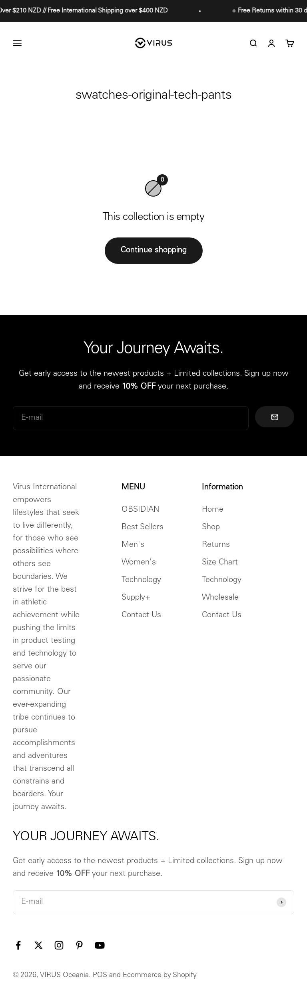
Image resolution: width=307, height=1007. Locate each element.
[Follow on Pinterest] (79, 945)
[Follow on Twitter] (38, 945)
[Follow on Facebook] (18, 945)
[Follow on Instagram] (59, 945)
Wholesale (220, 598)
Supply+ (136, 598)
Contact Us (141, 616)
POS (100, 975)
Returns (216, 545)
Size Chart (220, 563)
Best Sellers (142, 528)
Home (212, 510)
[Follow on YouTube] (99, 945)
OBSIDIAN (140, 510)
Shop (211, 528)
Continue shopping (154, 251)
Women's (139, 563)
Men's (133, 545)
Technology (141, 580)
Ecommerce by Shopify (160, 975)
